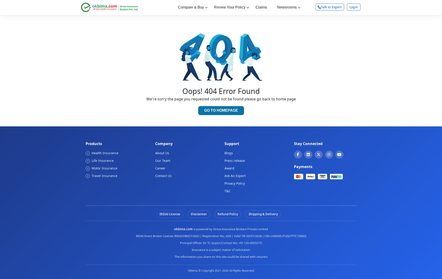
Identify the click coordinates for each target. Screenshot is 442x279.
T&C (227, 191)
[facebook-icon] (298, 154)
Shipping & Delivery (263, 214)
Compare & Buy (191, 7)
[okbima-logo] (109, 6)
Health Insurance (103, 153)
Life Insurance (100, 160)
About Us (162, 153)
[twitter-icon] (318, 154)
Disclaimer (199, 214)
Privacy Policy (234, 183)
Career (160, 168)
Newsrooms (287, 7)
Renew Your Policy (229, 7)
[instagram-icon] (329, 154)
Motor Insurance (102, 168)
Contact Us (163, 176)
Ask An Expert (235, 176)
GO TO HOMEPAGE (221, 110)
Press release (234, 160)
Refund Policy (228, 214)
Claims (261, 7)
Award (229, 168)
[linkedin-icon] (308, 154)
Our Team (162, 160)
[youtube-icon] (339, 154)
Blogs (228, 153)
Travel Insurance (102, 176)
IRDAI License (170, 214)
